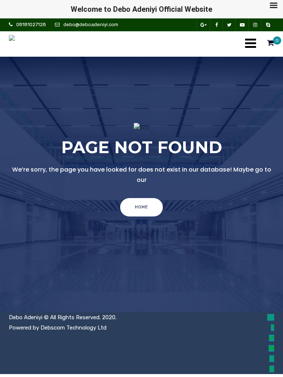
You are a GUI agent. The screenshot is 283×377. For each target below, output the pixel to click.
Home (141, 206)
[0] (270, 44)
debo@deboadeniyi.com (90, 24)
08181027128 (31, 24)
